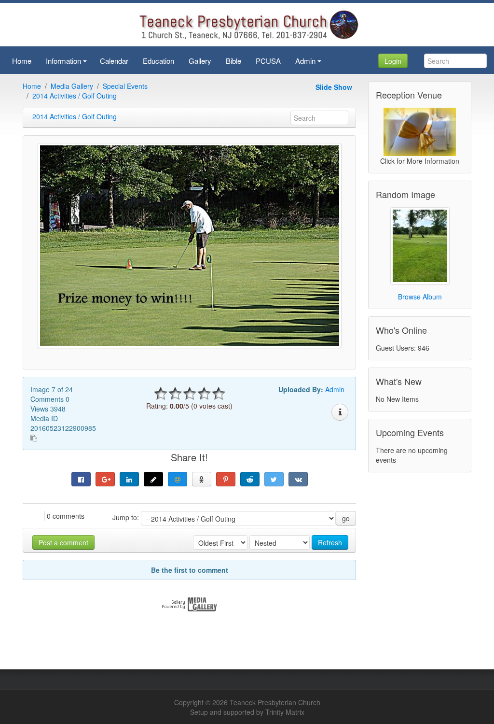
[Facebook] (81, 479)
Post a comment (63, 542)
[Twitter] (274, 479)
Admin (334, 389)
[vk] (298, 479)
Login (392, 61)
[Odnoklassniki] (201, 479)
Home (32, 86)
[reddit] (250, 479)
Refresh (330, 542)
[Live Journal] (153, 479)
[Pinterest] (225, 479)
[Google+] (105, 479)
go (346, 518)
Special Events (125, 86)
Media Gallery (72, 86)
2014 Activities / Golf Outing (74, 95)
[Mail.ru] (177, 479)
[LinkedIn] (129, 479)
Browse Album (420, 296)
